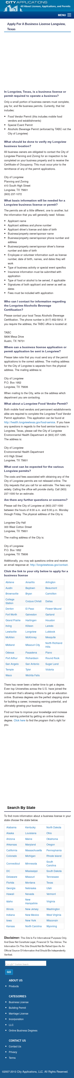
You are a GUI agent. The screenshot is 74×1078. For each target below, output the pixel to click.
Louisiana (30, 833)
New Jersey (31, 909)
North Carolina (33, 926)
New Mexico (32, 914)
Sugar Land (52, 664)
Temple (10, 669)
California (11, 850)
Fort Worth (11, 614)
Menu (62, 15)
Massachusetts (33, 850)
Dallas (49, 601)
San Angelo (12, 664)
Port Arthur (11, 658)
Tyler (28, 669)
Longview (30, 631)
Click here (19, 720)
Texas (49, 882)
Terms (12, 1057)
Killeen (29, 625)
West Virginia (53, 914)
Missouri (30, 876)
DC (8, 871)
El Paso (29, 608)
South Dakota (54, 871)
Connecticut (13, 863)
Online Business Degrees (23, 1030)
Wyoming (51, 926)
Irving (9, 625)
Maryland (30, 844)
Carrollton (51, 593)
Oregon (50, 844)
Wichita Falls (32, 675)
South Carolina (51, 863)
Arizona (10, 839)
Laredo (49, 625)
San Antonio (32, 664)
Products (14, 986)
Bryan (28, 593)
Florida (10, 882)
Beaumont (51, 588)
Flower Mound (53, 608)
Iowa (9, 920)
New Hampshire (31, 901)
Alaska (10, 833)
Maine (28, 839)
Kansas (10, 926)
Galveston (31, 614)
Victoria (49, 669)
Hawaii (10, 894)
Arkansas (11, 844)
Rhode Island (53, 855)
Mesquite (50, 637)
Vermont (51, 894)
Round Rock (52, 658)
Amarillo (30, 582)
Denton (10, 608)
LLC (11, 1024)
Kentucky (30, 827)
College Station (10, 601)
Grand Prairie (13, 620)
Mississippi (31, 871)
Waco (9, 675)
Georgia (10, 888)
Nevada (29, 894)
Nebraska (30, 888)
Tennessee (52, 876)
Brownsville (12, 593)
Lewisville (11, 631)
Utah (49, 888)
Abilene (10, 582)
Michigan (30, 855)
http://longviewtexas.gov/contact (49, 565)
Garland (49, 614)
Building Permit (17, 1007)
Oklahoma (52, 839)
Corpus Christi (33, 601)
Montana (30, 882)
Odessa (10, 652)
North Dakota (53, 827)
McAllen (10, 637)
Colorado (11, 855)
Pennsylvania (54, 850)
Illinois (10, 909)
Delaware (11, 876)
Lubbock (50, 631)
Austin (9, 588)
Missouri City (32, 644)
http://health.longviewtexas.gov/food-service (29, 422)
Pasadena (31, 652)
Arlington (50, 582)
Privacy (13, 1052)
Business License (19, 1002)
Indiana (10, 914)
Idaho (9, 901)
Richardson (31, 658)
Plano (48, 652)
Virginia (50, 901)
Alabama (11, 827)
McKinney (31, 637)
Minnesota (31, 863)
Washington (53, 909)
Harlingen (31, 620)
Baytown (30, 588)
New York (30, 920)
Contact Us (15, 1046)
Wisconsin (52, 920)
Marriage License (18, 1013)
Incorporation (16, 1019)
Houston (50, 620)
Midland (10, 644)
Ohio (49, 833)
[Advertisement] (36, 61)
